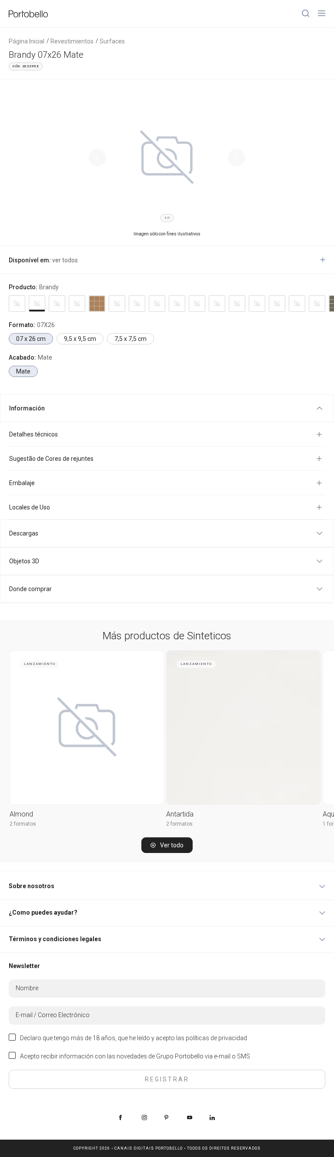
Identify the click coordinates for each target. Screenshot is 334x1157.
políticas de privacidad (216, 1038)
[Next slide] (236, 157)
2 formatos (23, 824)
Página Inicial (26, 41)
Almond (21, 814)
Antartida (180, 814)
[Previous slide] (97, 157)
